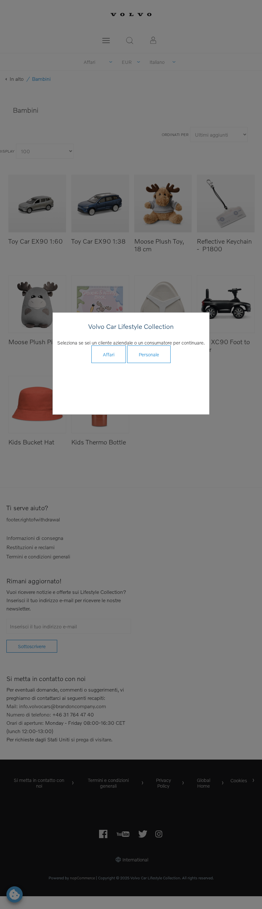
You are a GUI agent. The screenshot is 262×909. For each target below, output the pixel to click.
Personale (149, 354)
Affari (108, 354)
